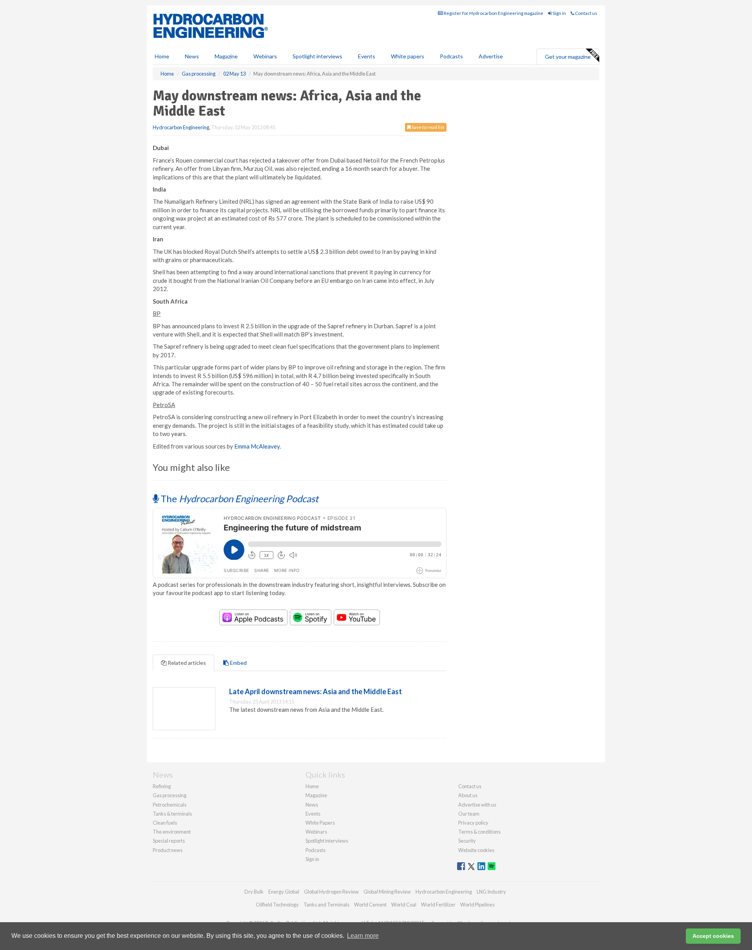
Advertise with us (477, 805)
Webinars (265, 56)
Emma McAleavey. (257, 446)
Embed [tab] (238, 662)
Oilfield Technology (277, 904)
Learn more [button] (363, 935)
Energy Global (283, 891)
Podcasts (451, 56)
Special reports (169, 841)
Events (366, 56)
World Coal (403, 904)
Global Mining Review (387, 891)
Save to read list (427, 127)
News (312, 805)
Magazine (226, 56)
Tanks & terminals (172, 814)
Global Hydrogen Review (331, 891)
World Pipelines (477, 904)
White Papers (320, 823)
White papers (407, 56)
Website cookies (476, 850)
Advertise (491, 56)
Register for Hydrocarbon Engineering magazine (493, 13)
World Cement (370, 904)
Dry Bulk (254, 891)
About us (467, 795)
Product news (168, 850)
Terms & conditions (479, 832)
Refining (162, 786)
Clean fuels (165, 823)
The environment (172, 832)
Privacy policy (473, 823)
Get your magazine (568, 56)
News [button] (192, 56)
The (238, 498)
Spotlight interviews (317, 56)
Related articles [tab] (186, 662)
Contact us (585, 13)
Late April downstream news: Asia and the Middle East (315, 691)
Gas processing (169, 795)
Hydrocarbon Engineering (181, 127)
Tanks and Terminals (326, 904)
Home (162, 56)
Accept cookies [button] (713, 936)
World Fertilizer (438, 904)
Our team (468, 814)
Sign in (559, 13)
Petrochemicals (169, 805)
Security (467, 841)
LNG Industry (491, 891)
